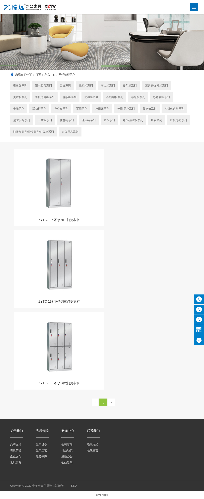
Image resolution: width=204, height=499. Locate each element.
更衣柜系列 (20, 97)
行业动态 (67, 450)
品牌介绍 (15, 444)
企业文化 (15, 456)
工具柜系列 (45, 120)
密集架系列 (20, 85)
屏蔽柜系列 (69, 97)
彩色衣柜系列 (161, 97)
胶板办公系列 (178, 120)
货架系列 (65, 85)
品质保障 (42, 431)
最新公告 (67, 456)
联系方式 (92, 444)
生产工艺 (41, 450)
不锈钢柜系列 (114, 97)
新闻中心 (67, 431)
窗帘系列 (109, 120)
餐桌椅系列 (150, 108)
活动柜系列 (39, 108)
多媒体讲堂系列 (174, 108)
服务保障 (41, 456)
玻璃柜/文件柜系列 (156, 85)
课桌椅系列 (89, 120)
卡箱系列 (18, 108)
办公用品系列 (70, 131)
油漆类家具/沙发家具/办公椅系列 (33, 131)
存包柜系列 (138, 97)
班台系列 (156, 120)
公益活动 (67, 462)
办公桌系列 (61, 108)
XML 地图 (102, 495)
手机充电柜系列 (45, 97)
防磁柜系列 (91, 97)
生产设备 (41, 444)
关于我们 (16, 431)
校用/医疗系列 (126, 108)
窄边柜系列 (108, 85)
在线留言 (92, 450)
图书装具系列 (43, 85)
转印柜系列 (130, 85)
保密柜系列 (86, 85)
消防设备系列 (21, 120)
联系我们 (93, 431)
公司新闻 (67, 444)
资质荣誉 (15, 450)
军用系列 (81, 108)
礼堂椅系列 (67, 120)
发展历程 (15, 462)
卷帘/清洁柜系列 (133, 120)
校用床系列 (102, 108)
